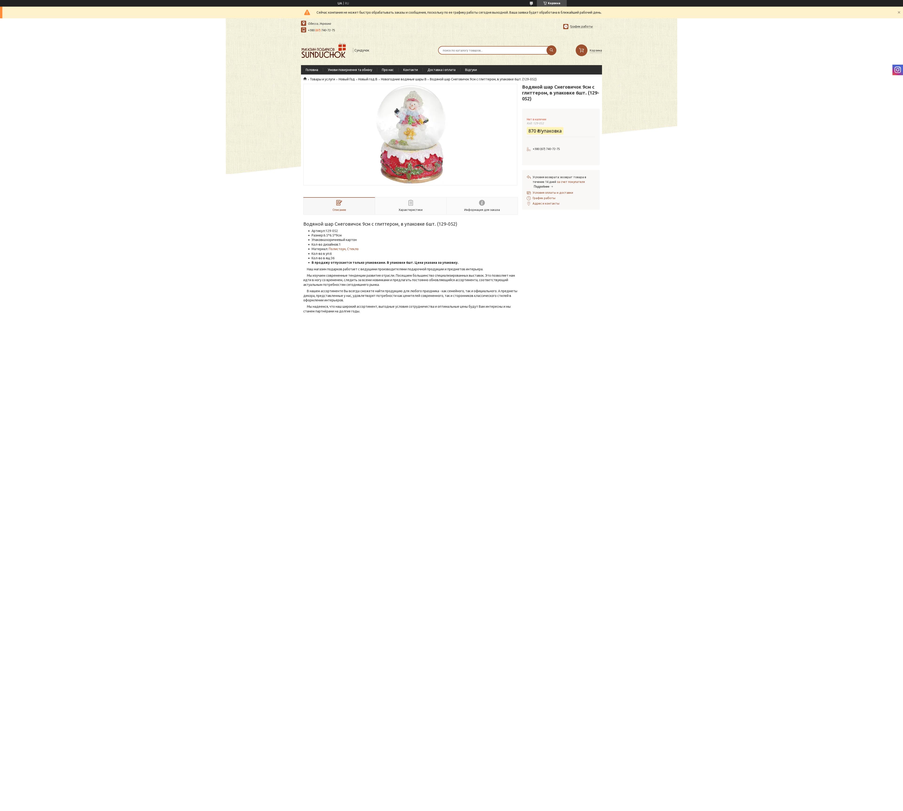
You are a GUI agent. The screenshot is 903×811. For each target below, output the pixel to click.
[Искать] (551, 50)
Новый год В (367, 79)
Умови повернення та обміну (350, 69)
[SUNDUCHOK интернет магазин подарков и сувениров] (325, 50)
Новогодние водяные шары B (404, 79)
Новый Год (347, 79)
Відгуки (471, 69)
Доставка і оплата (441, 69)
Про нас (388, 69)
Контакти (410, 69)
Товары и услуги (322, 79)
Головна (312, 69)
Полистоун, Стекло (344, 249)
